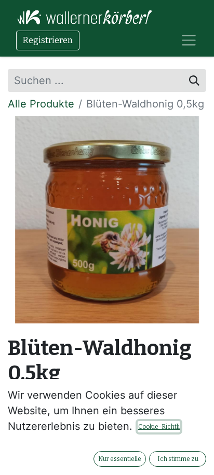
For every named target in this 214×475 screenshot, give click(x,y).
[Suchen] (194, 80)
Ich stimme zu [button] (177, 459)
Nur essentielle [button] (119, 459)
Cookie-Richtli (159, 426)
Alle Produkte (41, 104)
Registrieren (48, 40)
